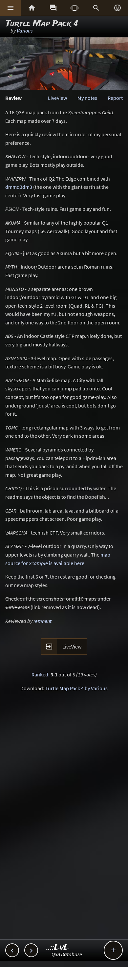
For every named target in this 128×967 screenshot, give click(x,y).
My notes (87, 98)
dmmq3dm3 (18, 187)
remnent (42, 621)
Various (24, 30)
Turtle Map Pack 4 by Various (76, 688)
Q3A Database (67, 954)
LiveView (57, 98)
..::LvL (58, 947)
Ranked (40, 674)
